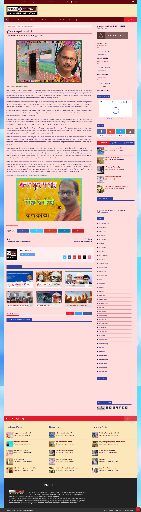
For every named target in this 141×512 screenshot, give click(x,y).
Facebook (87, 314)
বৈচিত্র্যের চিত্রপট (102, 327)
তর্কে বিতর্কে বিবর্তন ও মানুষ (43, 305)
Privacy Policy (39, 2)
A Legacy (102, 459)
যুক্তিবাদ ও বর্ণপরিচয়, (39, 36)
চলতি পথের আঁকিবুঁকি (103, 255)
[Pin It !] (78, 231)
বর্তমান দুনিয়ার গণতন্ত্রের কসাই (21, 442)
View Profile (28, 254)
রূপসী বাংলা (101, 348)
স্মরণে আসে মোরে (103, 372)
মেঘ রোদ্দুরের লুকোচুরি (103, 331)
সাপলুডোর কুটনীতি (103, 364)
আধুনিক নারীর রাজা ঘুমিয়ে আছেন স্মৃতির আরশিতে (25, 468)
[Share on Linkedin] (64, 231)
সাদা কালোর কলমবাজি (103, 360)
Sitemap (32, 2)
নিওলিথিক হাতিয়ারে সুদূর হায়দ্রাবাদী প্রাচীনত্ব (110, 433)
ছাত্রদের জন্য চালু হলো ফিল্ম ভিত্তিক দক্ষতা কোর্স (19, 305)
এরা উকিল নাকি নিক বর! (72, 286)
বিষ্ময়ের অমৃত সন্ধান (103, 323)
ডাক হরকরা (101, 287)
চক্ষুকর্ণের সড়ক (102, 251)
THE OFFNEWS (11, 510)
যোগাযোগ (20, 2)
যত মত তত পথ (102, 335)
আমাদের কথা (14, 2)
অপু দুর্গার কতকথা (102, 231)
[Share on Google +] (50, 231)
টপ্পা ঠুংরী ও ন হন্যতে (103, 275)
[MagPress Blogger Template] (22, 10)
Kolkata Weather (102, 45)
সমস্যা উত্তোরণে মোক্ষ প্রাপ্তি (21, 450)
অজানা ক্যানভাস (102, 227)
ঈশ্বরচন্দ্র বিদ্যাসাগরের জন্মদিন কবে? (22, 433)
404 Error (59, 2)
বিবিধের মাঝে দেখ (102, 319)
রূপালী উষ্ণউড (102, 352)
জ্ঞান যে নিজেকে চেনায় (19, 459)
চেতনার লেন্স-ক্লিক (103, 267)
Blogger (69, 314)
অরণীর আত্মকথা (102, 235)
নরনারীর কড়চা (102, 295)
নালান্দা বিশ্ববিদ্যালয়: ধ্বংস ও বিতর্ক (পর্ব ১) (77, 305)
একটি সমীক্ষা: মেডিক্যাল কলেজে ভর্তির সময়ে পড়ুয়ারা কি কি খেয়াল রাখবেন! (18, 285)
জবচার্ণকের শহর (102, 271)
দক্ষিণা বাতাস (101, 291)
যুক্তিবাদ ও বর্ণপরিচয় (16, 26)
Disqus (78, 314)
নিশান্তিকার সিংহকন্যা (103, 303)
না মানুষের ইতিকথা (103, 299)
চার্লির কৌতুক (101, 259)
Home (8, 2)
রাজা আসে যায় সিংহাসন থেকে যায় (113, 157)
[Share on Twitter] (36, 231)
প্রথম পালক (101, 307)
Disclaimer (26, 2)
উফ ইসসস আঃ (102, 247)
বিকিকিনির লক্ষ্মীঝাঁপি (103, 315)
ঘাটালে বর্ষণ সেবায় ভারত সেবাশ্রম (113, 176)
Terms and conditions (49, 2)
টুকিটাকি (100, 279)
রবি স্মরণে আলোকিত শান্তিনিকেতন (113, 167)
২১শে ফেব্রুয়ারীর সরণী (104, 223)
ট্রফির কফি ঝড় (102, 283)
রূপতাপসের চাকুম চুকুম (103, 344)
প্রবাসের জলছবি (102, 311)
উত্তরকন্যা (101, 243)
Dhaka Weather (101, 78)
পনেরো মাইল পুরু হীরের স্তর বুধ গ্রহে (108, 468)
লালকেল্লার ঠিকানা (103, 356)
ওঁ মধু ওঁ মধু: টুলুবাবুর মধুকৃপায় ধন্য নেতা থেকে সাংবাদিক (112, 442)
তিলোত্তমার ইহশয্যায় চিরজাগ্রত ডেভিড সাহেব (116, 186)
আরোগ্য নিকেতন (102, 239)
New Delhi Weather (102, 61)
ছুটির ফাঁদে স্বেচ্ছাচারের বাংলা (19, 31)
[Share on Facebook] (23, 231)
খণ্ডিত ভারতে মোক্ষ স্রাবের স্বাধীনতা (114, 148)
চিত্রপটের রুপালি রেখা (103, 263)
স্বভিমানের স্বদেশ (103, 368)
